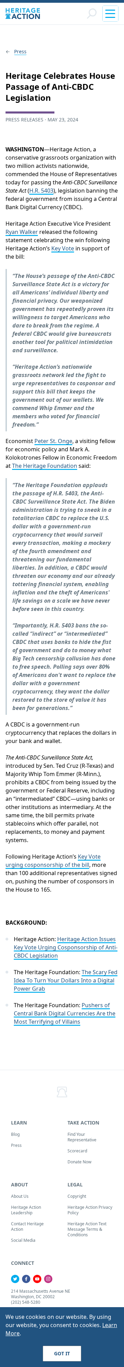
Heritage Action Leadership (26, 1210)
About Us (20, 1196)
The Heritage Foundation (44, 466)
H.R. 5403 (41, 190)
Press (20, 51)
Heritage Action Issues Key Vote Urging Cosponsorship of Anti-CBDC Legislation (65, 947)
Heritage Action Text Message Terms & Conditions (87, 1229)
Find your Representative (82, 1137)
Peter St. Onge (53, 441)
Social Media (23, 1240)
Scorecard (77, 1151)
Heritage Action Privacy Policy (90, 1210)
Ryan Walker (22, 232)
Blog (15, 1134)
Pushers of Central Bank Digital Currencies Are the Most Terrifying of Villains (64, 1013)
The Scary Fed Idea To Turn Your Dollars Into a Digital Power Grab (65, 980)
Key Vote (62, 248)
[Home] (23, 13)
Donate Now (79, 1162)
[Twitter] (15, 1279)
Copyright (77, 1196)
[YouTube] (37, 1279)
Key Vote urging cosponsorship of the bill (53, 861)
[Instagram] (48, 1279)
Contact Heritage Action (27, 1226)
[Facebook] (26, 1279)
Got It (62, 1353)
